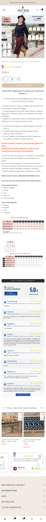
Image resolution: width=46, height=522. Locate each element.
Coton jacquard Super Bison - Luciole (32, 440)
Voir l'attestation (11, 293)
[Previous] (4, 36)
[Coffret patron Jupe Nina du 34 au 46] (23, 253)
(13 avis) (18, 67)
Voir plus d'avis (23, 394)
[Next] (41, 36)
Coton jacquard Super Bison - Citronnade (10, 440)
